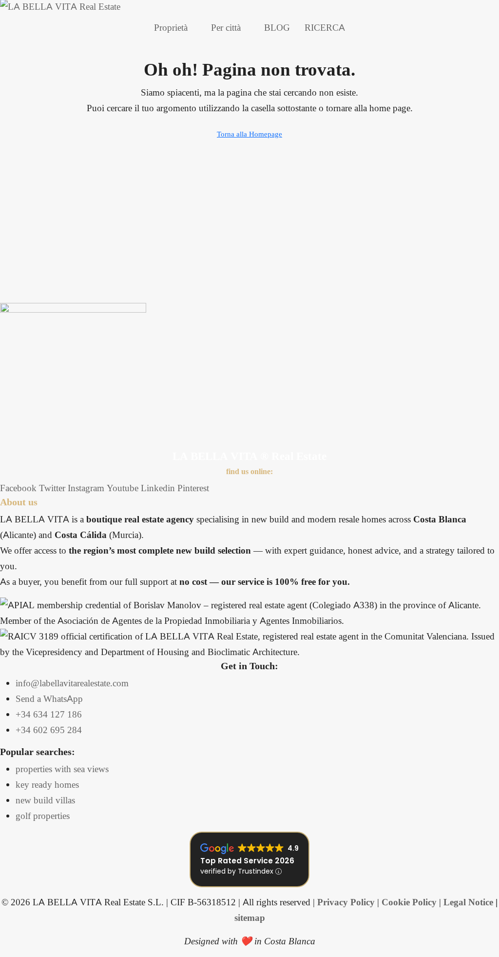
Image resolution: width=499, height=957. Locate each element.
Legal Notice (468, 902)
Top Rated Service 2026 (247, 861)
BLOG (277, 27)
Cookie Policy (409, 902)
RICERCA (325, 27)
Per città (226, 27)
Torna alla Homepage (249, 134)
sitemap (249, 917)
